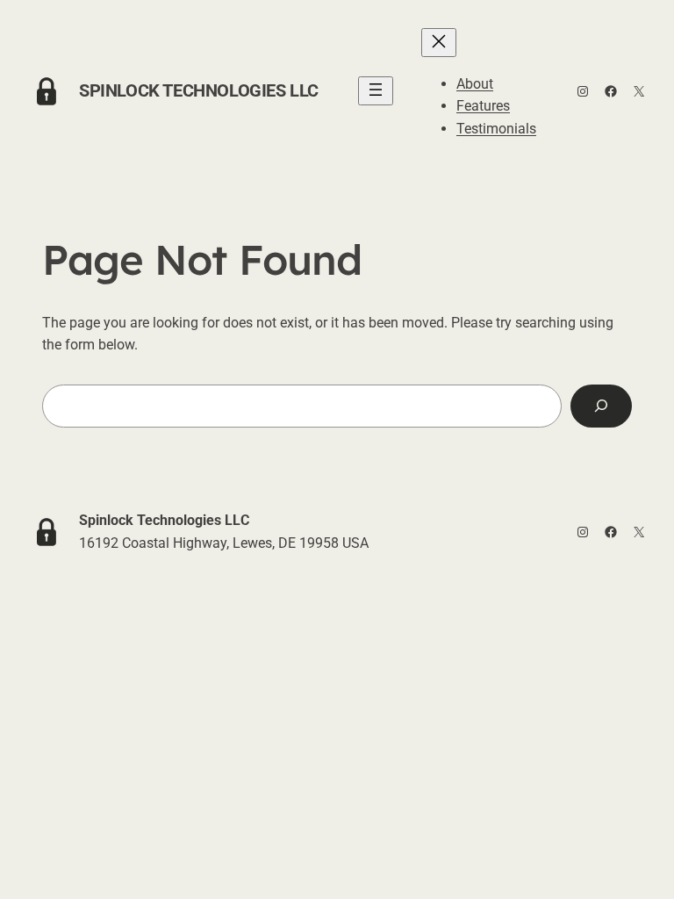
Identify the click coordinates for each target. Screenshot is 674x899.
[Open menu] (375, 90)
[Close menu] (438, 42)
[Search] (601, 406)
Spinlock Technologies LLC (199, 90)
